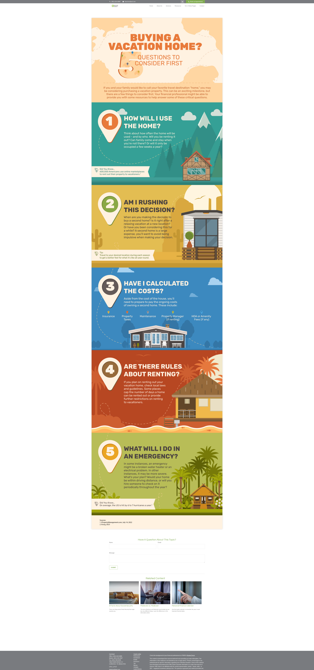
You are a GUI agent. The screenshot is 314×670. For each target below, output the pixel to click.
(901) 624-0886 (115, 1)
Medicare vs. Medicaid (149, 606)
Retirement (137, 656)
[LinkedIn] (182, 1)
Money (135, 665)
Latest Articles (138, 669)
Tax (135, 663)
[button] (151, 5)
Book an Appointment (196, 1)
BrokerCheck (191, 655)
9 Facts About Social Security (121, 606)
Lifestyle (136, 667)
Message (111, 553)
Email (159, 542)
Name (111, 542)
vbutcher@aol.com (130, 1)
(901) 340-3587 (118, 658)
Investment (137, 657)
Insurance (136, 661)
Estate (135, 659)
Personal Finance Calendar (183, 606)
